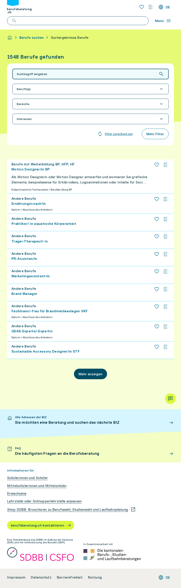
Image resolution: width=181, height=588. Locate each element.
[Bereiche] (90, 104)
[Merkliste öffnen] (141, 7)
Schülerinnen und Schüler (27, 478)
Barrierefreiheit (70, 577)
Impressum (16, 577)
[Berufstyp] (90, 89)
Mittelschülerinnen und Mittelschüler (37, 486)
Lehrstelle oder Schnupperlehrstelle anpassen (44, 501)
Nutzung (95, 577)
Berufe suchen (31, 37)
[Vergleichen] (166, 164)
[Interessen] (90, 119)
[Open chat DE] (170, 398)
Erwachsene (16, 493)
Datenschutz (41, 577)
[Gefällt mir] (156, 164)
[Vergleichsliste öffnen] (151, 7)
